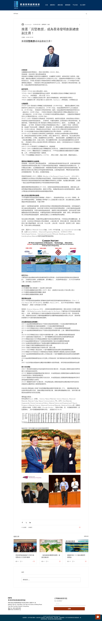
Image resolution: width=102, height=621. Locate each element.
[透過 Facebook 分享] (22, 522)
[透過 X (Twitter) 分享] (26, 522)
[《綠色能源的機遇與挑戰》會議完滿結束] (51, 545)
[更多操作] (79, 24)
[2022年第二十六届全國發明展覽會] (76, 545)
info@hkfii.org (17, 609)
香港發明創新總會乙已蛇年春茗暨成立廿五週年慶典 (25, 556)
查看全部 (86, 536)
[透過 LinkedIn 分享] (30, 522)
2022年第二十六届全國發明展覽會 (76, 556)
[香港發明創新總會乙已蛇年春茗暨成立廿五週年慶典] (25, 545)
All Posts (16, 13)
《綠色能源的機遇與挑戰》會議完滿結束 (50, 556)
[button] (86, 13)
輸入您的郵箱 (58, 600)
